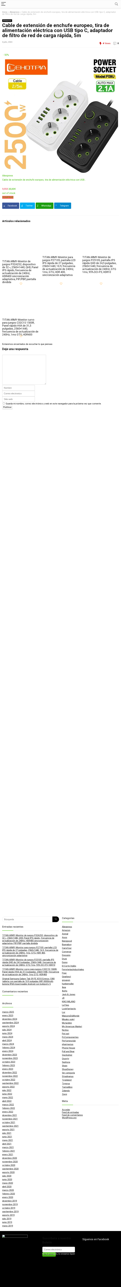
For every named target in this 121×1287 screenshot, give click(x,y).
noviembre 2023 (10, 1058)
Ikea (64, 987)
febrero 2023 (8, 1065)
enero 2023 (7, 1069)
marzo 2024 (8, 1044)
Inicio (4, 12)
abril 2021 (7, 1143)
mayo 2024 (7, 1037)
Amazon (66, 930)
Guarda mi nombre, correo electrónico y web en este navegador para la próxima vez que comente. (53, 403)
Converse (66, 951)
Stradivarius (67, 1076)
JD (63, 998)
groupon (66, 980)
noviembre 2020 (10, 1161)
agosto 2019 (8, 1215)
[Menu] (3, 4)
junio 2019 (7, 1222)
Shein (64, 1065)
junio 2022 (7, 1094)
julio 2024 (6, 1029)
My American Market (72, 1026)
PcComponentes (70, 1037)
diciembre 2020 (9, 1158)
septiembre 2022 (10, 1083)
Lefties (65, 1005)
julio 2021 (6, 1133)
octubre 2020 (8, 1165)
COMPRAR (7, 197)
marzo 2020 (8, 1190)
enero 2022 (7, 1111)
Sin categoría (68, 1073)
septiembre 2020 (10, 1168)
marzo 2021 (8, 1147)
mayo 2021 (7, 1140)
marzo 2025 (8, 1012)
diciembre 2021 (9, 1115)
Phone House (68, 1048)
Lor (63, 1012)
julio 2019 (6, 1218)
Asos (64, 937)
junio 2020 (7, 1179)
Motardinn (67, 1023)
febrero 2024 (8, 1047)
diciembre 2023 (9, 1054)
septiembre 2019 (10, 1211)
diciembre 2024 (9, 1019)
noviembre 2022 (10, 1076)
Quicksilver (67, 1055)
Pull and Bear (68, 1051)
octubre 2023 (8, 1062)
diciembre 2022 (9, 1072)
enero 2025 (7, 1015)
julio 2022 (6, 1090)
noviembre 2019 (10, 1204)
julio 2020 (6, 1176)
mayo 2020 (7, 1183)
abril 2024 (7, 1040)
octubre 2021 (8, 1122)
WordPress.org (69, 1117)
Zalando (66, 1090)
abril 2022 (7, 1101)
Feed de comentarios (72, 1115)
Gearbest (66, 976)
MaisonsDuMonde (70, 1015)
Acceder (66, 1109)
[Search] (116, 4)
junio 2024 (7, 1033)
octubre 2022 (8, 1079)
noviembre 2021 (10, 1119)
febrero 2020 (8, 1193)
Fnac (64, 973)
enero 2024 (7, 1051)
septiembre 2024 (10, 1022)
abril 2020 (7, 1186)
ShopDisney (67, 1069)
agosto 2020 (8, 1172)
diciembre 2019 (9, 1201)
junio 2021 (7, 1136)
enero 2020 (7, 1197)
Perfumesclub (69, 1040)
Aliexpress (14, 12)
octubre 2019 (8, 1208)
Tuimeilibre (67, 1087)
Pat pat (65, 1033)
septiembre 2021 (10, 1126)
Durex (64, 962)
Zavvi (64, 1094)
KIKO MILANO (68, 1001)
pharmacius (67, 1044)
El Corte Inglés (69, 966)
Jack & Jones (68, 994)
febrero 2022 (8, 1108)
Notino (65, 1030)
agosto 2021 (8, 1129)
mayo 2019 (7, 1225)
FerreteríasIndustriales (73, 969)
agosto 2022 (8, 1086)
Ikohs (64, 991)
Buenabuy (66, 944)
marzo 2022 (8, 1104)
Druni (64, 958)
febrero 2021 (8, 1151)
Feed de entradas (70, 1112)
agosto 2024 (8, 1026)
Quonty (65, 1058)
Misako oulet (68, 1019)
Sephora (66, 1062)
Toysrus (66, 1083)
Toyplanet (67, 1080)
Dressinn (66, 955)
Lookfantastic (69, 1008)
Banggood (67, 941)
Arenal (65, 934)
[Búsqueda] (55, 919)
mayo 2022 (7, 1097)
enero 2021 (7, 1154)
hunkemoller (68, 983)
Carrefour (67, 948)
